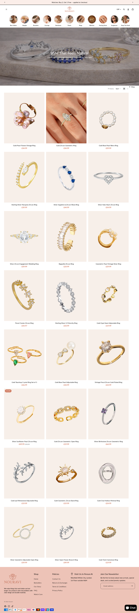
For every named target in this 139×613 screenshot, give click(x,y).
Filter (133, 87)
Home (36, 579)
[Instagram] (9, 606)
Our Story (37, 586)
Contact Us (56, 579)
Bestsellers (38, 583)
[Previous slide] (5, 2)
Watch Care (38, 594)
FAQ (35, 590)
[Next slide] (132, 2)
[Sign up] (132, 586)
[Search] (124, 9)
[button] (118, 88)
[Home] (69, 9)
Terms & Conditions (59, 586)
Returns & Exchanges (59, 583)
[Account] (128, 9)
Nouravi (11, 601)
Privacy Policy (57, 590)
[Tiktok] (12, 606)
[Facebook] (5, 606)
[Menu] (6, 9)
